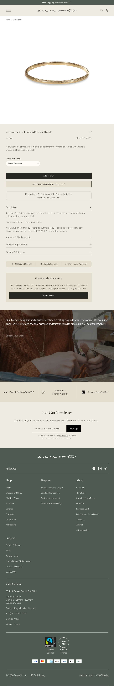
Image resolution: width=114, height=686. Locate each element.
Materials (80, 503)
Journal (79, 524)
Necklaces (10, 503)
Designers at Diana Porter (87, 514)
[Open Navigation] (8, 10)
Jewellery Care (12, 555)
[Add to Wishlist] (90, 132)
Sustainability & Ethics (85, 498)
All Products (11, 524)
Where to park (13, 624)
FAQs (8, 550)
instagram (99, 468)
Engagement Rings (14, 492)
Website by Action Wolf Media (93, 675)
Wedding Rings (12, 498)
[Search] (102, 10)
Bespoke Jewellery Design (52, 487)
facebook (93, 468)
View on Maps (12, 618)
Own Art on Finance (14, 566)
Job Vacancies (82, 530)
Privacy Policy (63, 435)
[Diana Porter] (57, 11)
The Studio (81, 492)
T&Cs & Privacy (38, 675)
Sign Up (74, 428)
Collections (17, 20)
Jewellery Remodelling (50, 492)
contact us (56, 231)
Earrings (9, 508)
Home (8, 20)
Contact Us (11, 571)
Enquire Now (48, 295)
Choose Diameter (13, 158)
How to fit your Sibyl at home (18, 561)
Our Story (80, 487)
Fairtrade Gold (82, 508)
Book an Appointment (16, 244)
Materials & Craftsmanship (18, 237)
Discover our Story (15, 335)
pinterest (105, 468)
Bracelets (10, 514)
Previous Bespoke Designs (52, 503)
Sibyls (8, 487)
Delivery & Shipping (15, 252)
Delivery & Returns (13, 545)
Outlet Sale (11, 519)
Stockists (80, 519)
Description (11, 207)
